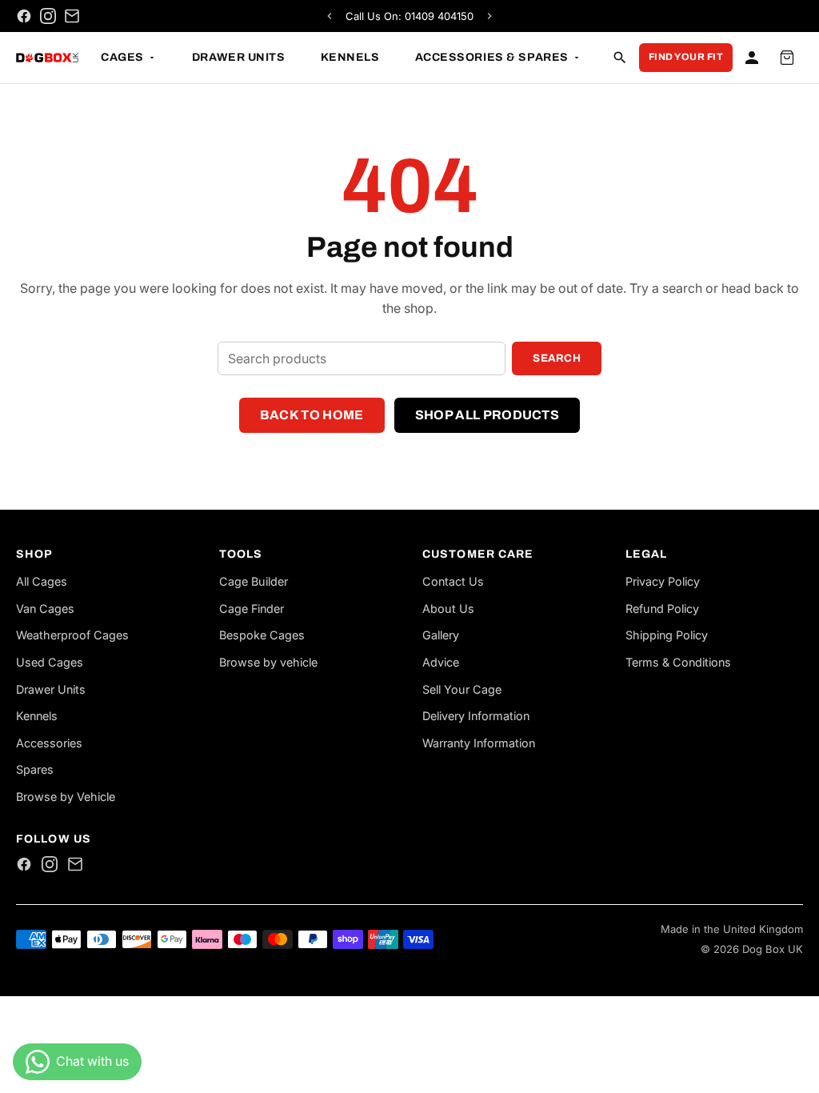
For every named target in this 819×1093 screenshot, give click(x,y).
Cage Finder (251, 608)
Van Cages (45, 608)
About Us (448, 608)
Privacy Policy (662, 581)
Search (557, 358)
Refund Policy (662, 608)
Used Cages (49, 662)
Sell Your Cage (461, 689)
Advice (440, 662)
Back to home (312, 415)
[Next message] (489, 16)
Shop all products (487, 415)
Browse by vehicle (268, 662)
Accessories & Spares (492, 57)
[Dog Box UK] (47, 57)
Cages (122, 57)
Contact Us (453, 581)
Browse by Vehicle (65, 796)
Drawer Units (239, 57)
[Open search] (620, 58)
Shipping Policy (666, 635)
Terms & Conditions (678, 662)
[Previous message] (329, 16)
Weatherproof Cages (72, 635)
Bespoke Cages (262, 635)
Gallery (440, 635)
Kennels (350, 57)
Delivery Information (475, 716)
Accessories (49, 743)
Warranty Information (478, 743)
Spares (35, 769)
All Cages (41, 581)
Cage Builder (253, 581)
